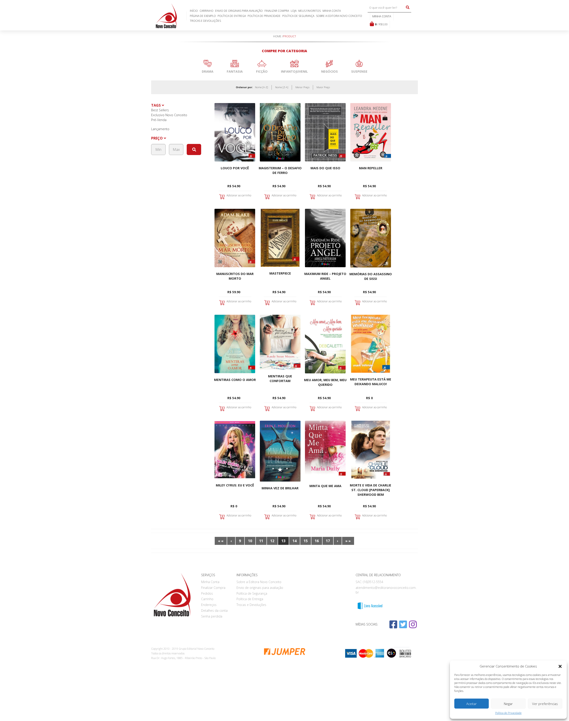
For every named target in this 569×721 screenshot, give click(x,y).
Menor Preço (302, 87)
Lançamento (160, 129)
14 (295, 540)
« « (220, 540)
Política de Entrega (232, 16)
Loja (294, 11)
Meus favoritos (309, 11)
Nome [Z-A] (281, 87)
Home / (278, 36)
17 (328, 540)
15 (306, 540)
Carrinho (206, 11)
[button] (560, 666)
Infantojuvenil (294, 71)
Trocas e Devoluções (205, 21)
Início (194, 11)
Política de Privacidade (508, 713)
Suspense (359, 71)
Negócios (329, 71)
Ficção (262, 71)
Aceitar (471, 703)
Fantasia (235, 71)
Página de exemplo (203, 16)
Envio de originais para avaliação (239, 11)
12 (272, 540)
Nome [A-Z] (261, 87)
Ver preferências (545, 703)
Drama (207, 71)
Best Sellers (160, 110)
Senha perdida (211, 616)
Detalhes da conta (214, 610)
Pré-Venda (158, 120)
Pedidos (207, 593)
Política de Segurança (298, 16)
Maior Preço (323, 87)
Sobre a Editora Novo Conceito (339, 16)
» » (348, 540)
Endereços (208, 605)
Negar (508, 703)
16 (317, 540)
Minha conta (381, 16)
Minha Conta (332, 11)
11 (261, 540)
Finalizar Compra (276, 11)
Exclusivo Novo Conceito (169, 115)
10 (250, 540)
